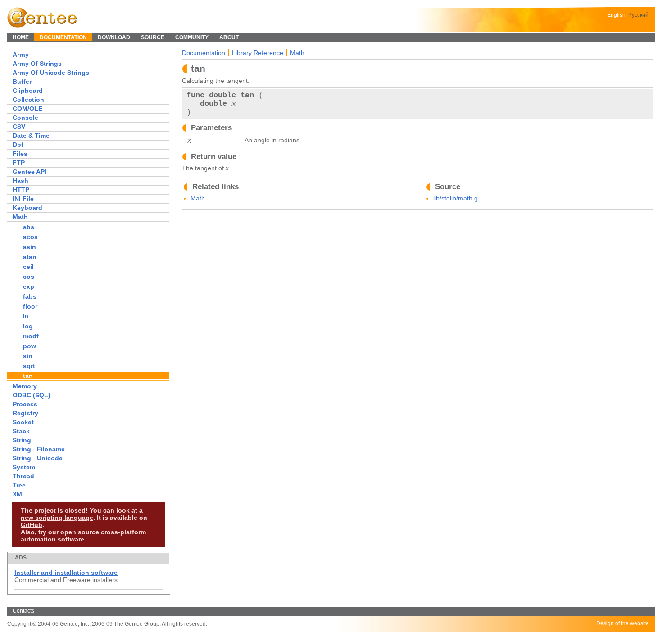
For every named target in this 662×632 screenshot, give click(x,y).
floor (30, 306)
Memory (25, 386)
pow (29, 346)
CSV (19, 126)
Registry (25, 413)
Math (20, 216)
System (24, 467)
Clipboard (28, 90)
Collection (28, 99)
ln (26, 316)
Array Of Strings (37, 63)
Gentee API (29, 171)
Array (21, 54)
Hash (20, 180)
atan (29, 256)
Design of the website (622, 623)
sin (27, 355)
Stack (21, 431)
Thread (23, 476)
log (28, 326)
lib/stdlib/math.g (455, 198)
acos (30, 237)
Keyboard (27, 207)
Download (114, 37)
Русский (638, 15)
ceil (28, 266)
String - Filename (39, 449)
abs (28, 227)
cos (28, 276)
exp (28, 286)
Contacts (23, 611)
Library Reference (257, 52)
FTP (19, 162)
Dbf (18, 144)
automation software (52, 539)
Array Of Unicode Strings (51, 72)
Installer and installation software (66, 572)
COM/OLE (27, 108)
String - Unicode (38, 458)
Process (25, 404)
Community (192, 37)
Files (20, 153)
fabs (29, 296)
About (229, 37)
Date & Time (31, 135)
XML (19, 494)
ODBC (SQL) (31, 395)
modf (31, 336)
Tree (19, 485)
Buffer (22, 81)
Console (25, 117)
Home (21, 37)
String (22, 440)
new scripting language (57, 517)
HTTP (21, 189)
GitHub (31, 524)
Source (152, 37)
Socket (23, 422)
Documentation (203, 52)
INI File (23, 198)
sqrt (29, 365)
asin (29, 246)
